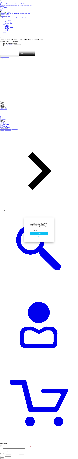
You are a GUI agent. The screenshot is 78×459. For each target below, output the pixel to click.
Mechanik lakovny (3, 126)
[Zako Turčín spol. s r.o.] (4, 14)
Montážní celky (22, 5)
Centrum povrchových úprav (15, 5)
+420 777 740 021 (3, 108)
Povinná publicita (3, 119)
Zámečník (2, 122)
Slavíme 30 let (2, 111)
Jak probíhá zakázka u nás (11, 3)
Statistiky (2, 115)
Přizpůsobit (40, 236)
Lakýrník (2, 125)
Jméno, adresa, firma (3, 446)
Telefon (1, 447)
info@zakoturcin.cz (41, 46)
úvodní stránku (9, 44)
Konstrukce (27, 5)
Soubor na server (3, 454)
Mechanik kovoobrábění (4, 124)
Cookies (35, 230)
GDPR (31, 230)
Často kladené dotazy (28, 3)
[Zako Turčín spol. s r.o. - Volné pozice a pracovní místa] (15, 13)
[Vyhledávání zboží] (39, 287)
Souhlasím (39, 233)
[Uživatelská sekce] (39, 364)
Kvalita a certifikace (3, 114)
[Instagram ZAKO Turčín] (21, 100)
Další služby (31, 5)
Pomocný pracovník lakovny (5, 127)
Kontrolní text (2, 455)
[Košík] (39, 441)
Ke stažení (2, 118)
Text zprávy (2, 453)
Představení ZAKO (3, 3)
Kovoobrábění (2, 5)
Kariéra (1, 116)
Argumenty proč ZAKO (20, 3)
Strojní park (2, 113)
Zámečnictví (7, 5)
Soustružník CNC (3, 123)
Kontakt (1, 117)
